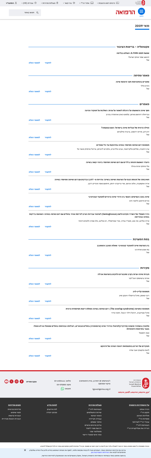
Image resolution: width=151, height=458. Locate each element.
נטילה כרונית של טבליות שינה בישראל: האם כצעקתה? (125, 128)
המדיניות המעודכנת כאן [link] (100, 452)
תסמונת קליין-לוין (141, 292)
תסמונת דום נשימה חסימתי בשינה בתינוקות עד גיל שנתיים (122, 145)
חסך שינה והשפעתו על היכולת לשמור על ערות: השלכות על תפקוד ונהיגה (117, 111)
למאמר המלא (34, 63)
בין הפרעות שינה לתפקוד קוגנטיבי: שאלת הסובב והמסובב (123, 246)
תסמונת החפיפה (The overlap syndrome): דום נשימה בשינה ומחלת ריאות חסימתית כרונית (107, 309)
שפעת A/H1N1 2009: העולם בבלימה (133, 53)
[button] (108, 3)
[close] (25, 451)
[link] (140, 3)
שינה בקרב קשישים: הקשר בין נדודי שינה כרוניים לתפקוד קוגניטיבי (118, 197)
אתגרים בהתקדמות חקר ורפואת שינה (132, 82)
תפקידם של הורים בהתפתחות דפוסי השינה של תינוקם (125, 346)
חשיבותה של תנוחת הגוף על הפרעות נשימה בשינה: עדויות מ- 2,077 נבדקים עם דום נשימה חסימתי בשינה (102, 180)
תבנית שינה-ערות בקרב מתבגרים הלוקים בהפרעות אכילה (123, 274)
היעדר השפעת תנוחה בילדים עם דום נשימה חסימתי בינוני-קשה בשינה (117, 162)
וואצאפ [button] (68, 389)
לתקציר (48, 63)
